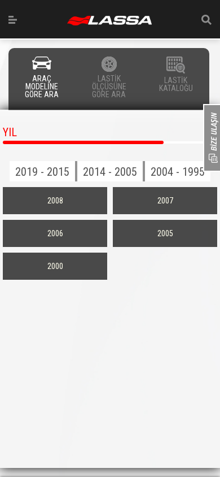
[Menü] (12, 20)
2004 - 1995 (178, 172)
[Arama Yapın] (206, 20)
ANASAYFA (109, 20)
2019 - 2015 (42, 172)
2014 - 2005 (110, 172)
